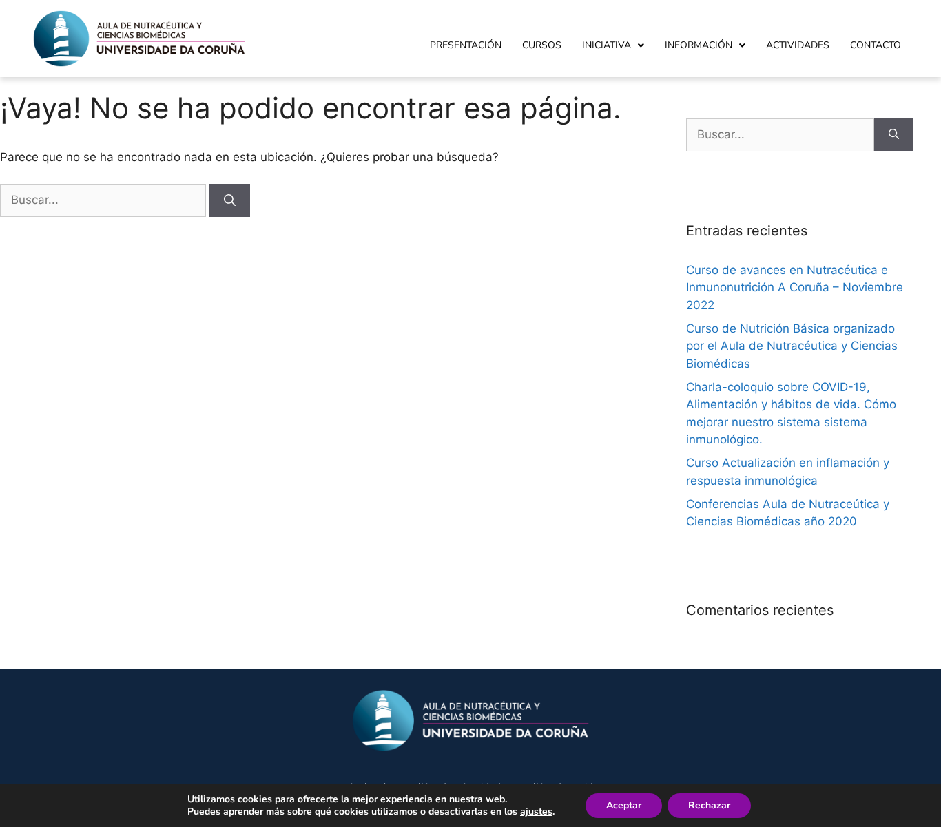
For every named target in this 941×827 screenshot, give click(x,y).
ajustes (536, 812)
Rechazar (709, 805)
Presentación (465, 45)
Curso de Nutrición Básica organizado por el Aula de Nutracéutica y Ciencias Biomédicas (792, 346)
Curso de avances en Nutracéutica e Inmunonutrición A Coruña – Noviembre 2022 (794, 287)
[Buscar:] (104, 200)
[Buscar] (229, 200)
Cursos (541, 45)
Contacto (875, 45)
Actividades (797, 45)
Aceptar (623, 805)
